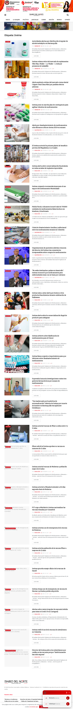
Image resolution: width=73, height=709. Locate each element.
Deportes (9, 508)
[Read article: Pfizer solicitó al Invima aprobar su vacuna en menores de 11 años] (16, 454)
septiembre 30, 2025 (46, 68)
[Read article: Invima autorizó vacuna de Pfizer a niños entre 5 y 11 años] (16, 434)
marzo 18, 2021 (45, 634)
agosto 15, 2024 (46, 363)
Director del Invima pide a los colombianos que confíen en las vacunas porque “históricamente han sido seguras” (49, 652)
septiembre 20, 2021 (46, 471)
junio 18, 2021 (45, 573)
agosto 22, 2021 (46, 512)
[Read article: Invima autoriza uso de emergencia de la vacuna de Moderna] (16, 535)
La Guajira (16, 19)
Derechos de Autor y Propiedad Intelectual (31, 699)
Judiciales (35, 19)
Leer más (37, 56)
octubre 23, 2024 (46, 320)
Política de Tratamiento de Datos (29, 701)
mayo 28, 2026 (45, 46)
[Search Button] (68, 14)
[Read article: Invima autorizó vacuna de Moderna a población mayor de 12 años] (16, 474)
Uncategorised (10, 528)
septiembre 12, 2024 (46, 340)
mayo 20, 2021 (45, 614)
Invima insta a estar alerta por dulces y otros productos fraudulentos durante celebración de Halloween (49, 295)
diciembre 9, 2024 (46, 170)
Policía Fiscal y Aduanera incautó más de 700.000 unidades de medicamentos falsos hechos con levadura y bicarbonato (49, 209)
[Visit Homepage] (36, 15)
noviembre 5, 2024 (48, 255)
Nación (51, 19)
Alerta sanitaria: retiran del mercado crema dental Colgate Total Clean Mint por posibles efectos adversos (50, 84)
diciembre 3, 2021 (46, 430)
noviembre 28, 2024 (46, 191)
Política (26, 19)
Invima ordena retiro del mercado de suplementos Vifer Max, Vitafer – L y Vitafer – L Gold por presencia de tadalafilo (50, 64)
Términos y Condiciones (10, 699)
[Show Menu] (5, 14)
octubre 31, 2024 (47, 277)
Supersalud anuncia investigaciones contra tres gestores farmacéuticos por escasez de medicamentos (49, 381)
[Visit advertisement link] (36, 6)
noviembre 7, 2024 (46, 213)
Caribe (43, 19)
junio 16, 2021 (45, 593)
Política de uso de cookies (11, 701)
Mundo (59, 19)
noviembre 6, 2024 (48, 232)
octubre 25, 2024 (46, 300)
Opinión (67, 19)
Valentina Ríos (38, 130)
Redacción (37, 150)
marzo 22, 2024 (45, 385)
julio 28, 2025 (45, 89)
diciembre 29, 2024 (48, 130)
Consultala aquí (33, 707)
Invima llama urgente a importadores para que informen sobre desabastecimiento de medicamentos (49, 358)
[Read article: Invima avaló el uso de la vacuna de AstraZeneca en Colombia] (16, 637)
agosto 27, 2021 (46, 492)
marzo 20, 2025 (45, 109)
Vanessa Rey (37, 46)
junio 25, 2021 (45, 532)
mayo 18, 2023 (45, 410)
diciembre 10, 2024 (46, 150)
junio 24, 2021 (45, 553)
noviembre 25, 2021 (46, 451)
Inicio (8, 19)
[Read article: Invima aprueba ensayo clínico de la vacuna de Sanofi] (16, 576)
